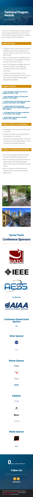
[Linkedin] (18, 478)
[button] (16, 3)
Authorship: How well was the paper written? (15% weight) (15, 118)
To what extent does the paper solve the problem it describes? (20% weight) (16, 102)
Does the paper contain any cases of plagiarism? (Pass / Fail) (15, 92)
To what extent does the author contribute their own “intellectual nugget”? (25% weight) (16, 107)
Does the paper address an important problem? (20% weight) (15, 97)
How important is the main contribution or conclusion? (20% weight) (16, 113)
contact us (6, 494)
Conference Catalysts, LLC (11, 492)
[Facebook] (14, 478)
